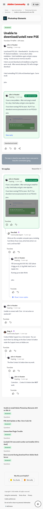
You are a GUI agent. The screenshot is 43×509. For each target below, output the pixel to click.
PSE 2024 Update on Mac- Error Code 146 (17, 421)
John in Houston (12, 45)
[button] (4, 5)
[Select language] (28, 4)
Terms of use (22, 495)
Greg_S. (9, 331)
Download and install (11, 143)
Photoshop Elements (31, 10)
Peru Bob (14, 232)
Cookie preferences (10, 499)
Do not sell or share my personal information (17, 502)
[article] (21, 201)
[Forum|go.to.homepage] (16, 4)
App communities (17, 10)
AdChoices (10, 506)
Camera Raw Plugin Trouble (13, 431)
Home (6, 10)
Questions (7, 12)
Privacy (30, 495)
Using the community (11, 495)
